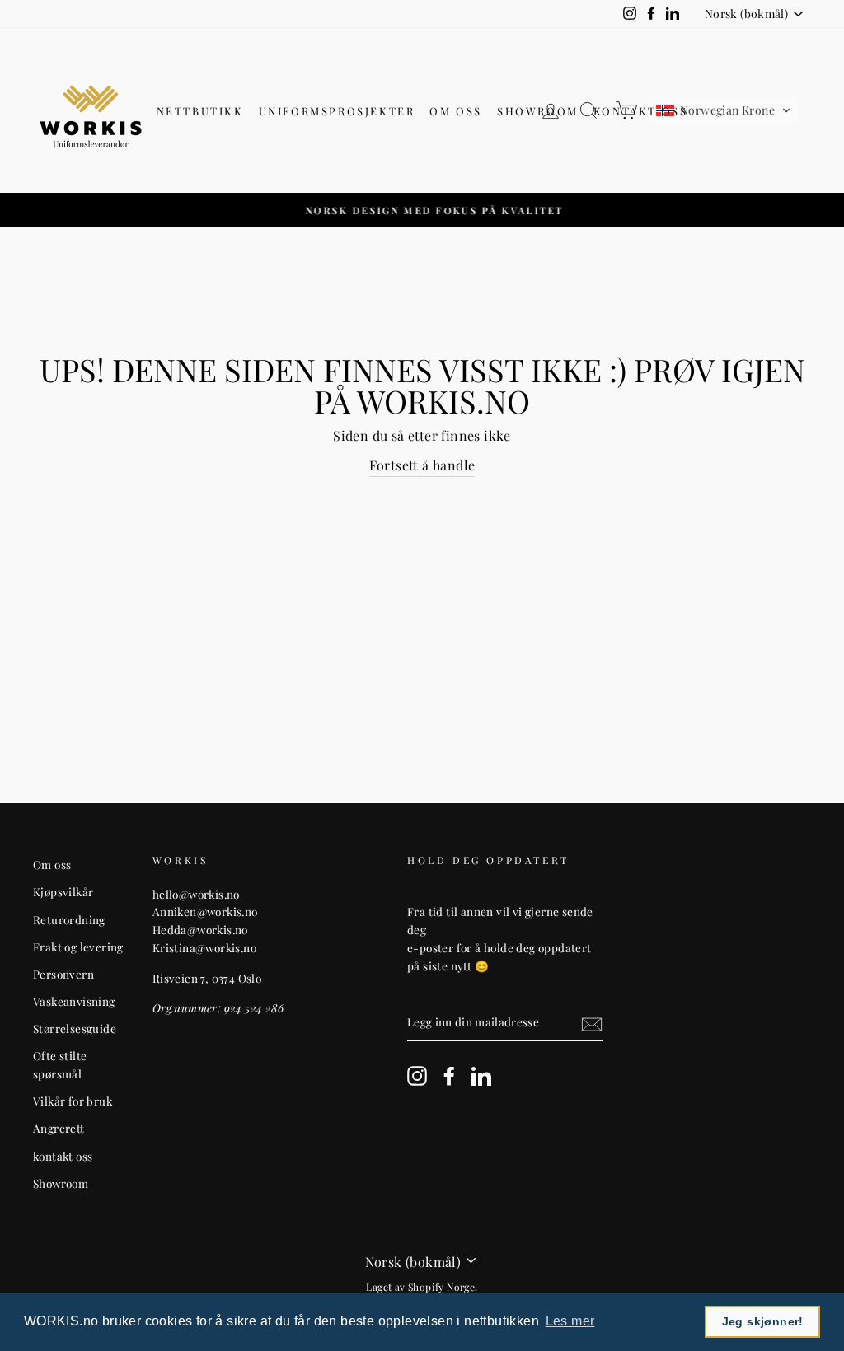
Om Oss (455, 111)
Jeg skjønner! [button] (763, 1321)
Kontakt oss (640, 111)
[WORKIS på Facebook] (449, 1076)
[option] (422, 210)
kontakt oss (62, 1155)
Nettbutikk (200, 111)
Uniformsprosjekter (337, 111)
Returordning (69, 919)
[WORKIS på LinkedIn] (481, 1076)
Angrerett (59, 1127)
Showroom (538, 111)
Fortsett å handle (422, 465)
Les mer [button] (570, 1321)
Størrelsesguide (74, 1028)
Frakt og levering (78, 946)
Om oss (52, 864)
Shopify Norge (441, 1286)
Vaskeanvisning (74, 1000)
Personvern (63, 973)
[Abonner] (592, 1023)
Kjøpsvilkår (63, 891)
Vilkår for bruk (72, 1100)
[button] (723, 110)
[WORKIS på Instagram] (417, 1076)
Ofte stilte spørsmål (60, 1064)
